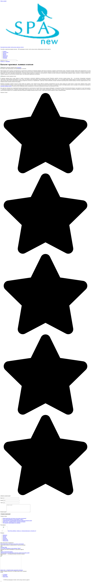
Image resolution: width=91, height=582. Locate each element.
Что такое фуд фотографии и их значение (11, 522)
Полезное (5, 58)
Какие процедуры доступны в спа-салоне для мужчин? (14, 518)
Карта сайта (5, 576)
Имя (1, 498)
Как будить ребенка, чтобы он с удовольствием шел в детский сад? (22, 530)
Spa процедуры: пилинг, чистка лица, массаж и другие (12, 47)
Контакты (5, 575)
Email (1, 500)
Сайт (1, 502)
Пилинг (4, 53)
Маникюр (5, 56)
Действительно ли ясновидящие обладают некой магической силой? (17, 520)
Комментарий (3, 511)
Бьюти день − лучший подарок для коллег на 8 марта (14, 521)
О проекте (5, 574)
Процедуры (5, 55)
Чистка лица (5, 52)
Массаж (4, 54)
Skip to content (3, 1)
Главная (4, 51)
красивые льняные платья (5, 86)
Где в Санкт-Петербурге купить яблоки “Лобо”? (13, 519)
